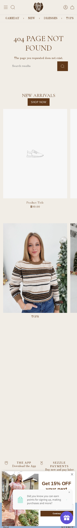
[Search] (62, 66)
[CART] (72, 7)
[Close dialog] (72, 474)
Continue (57, 514)
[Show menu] (5, 7)
